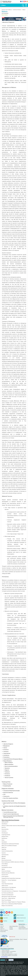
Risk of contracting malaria (11, 766)
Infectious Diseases (17, 9)
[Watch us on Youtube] (24, 1)
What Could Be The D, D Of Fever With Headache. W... (14, 803)
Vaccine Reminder (22, 927)
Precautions (7, 775)
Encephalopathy (7, 785)
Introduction (6, 755)
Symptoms (7, 768)
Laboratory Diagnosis (8, 744)
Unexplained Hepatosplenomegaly (11, 790)
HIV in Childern (21, 926)
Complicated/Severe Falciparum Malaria (12, 759)
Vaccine (5, 747)
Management (6, 745)
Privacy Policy (3, 931)
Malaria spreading (9, 764)
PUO (4, 794)
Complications (6, 753)
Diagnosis (7, 770)
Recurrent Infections (8, 792)
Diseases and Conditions (7, 9)
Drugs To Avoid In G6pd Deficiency (11, 814)
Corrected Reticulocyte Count (10, 812)
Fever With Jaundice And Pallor (10, 798)
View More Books (4, 956)
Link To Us (2, 928)
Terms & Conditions (4, 930)
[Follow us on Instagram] (25, 1)
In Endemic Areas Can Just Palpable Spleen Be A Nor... (14, 806)
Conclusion (5, 751)
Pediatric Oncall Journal (23, 928)
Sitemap (11, 927)
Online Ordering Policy (13, 926)
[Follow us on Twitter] (22, 1)
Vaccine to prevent (9, 777)
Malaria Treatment (7, 784)
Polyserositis (6, 796)
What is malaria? (9, 762)
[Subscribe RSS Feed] (27, 1)
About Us (2, 926)
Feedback (11, 929)
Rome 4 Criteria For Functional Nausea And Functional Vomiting (13, 816)
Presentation (6, 757)
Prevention (6, 749)
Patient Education (7, 761)
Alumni (1, 927)
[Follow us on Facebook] (20, 1)
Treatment (7, 771)
